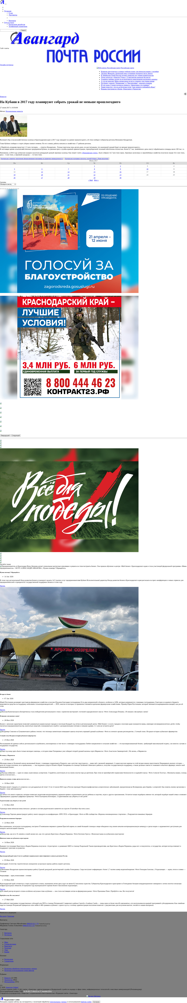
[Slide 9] (18, 188)
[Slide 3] (5, 188)
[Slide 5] (9, 188)
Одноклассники (10, 944)
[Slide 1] (1, 188)
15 (94, 172)
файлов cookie (86, 1002)
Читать (2, 586)
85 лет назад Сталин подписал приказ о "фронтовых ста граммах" (84, 85)
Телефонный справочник (18, 26)
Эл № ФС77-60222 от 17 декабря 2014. (37, 991)
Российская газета (87, 68)
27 (42, 178)
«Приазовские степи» (90, 153)
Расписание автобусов (17, 24)
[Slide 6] (12, 188)
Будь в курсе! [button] (9, 22)
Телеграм (10, 916)
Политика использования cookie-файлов (19, 970)
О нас (11, 13)
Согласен (96, 1002)
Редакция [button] (7, 11)
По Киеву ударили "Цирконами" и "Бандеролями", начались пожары (85, 83)
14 (68, 172)
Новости (3, 97)
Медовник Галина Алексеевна (11, 925)
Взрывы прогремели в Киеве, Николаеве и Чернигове (80, 89)
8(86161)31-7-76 (33, 924)
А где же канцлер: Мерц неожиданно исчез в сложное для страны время (87, 81)
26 (14, 178)
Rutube (6, 952)
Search (23, 30)
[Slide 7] (14, 188)
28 (68, 178)
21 (68, 175)
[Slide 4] (7, 188)
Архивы (3, 182)
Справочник (9, 961)
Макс (6, 942)
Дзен (6, 950)
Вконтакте (8, 946)
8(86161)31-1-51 (29, 925)
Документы (13, 15)
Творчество (8, 980)
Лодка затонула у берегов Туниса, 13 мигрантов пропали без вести (85, 77)
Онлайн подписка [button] (6, 65)
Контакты (12, 21)
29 (94, 178)
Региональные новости (14, 111)
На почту (3, 916)
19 (14, 175)
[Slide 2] (3, 188)
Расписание (8, 959)
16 (120, 172)
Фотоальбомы (9, 982)
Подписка (8, 935)
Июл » (96, 180)
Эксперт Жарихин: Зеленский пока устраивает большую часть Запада (86, 73)
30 (120, 178)
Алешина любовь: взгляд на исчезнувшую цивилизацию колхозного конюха (88, 79)
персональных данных (58, 1002)
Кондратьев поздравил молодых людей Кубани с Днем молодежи (86, 158)
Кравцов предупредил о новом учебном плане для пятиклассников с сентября (89, 71)
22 (94, 175)
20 (42, 175)
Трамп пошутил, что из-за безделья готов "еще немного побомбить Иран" (87, 87)
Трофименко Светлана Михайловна (13, 924)
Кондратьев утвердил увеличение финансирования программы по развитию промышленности (32, 158)
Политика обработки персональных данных (20, 968)
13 (42, 172)
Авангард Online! (12, 987)
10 (147, 169)
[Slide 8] (16, 188)
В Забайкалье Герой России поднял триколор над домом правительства (86, 75)
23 (120, 175)
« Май (90, 180)
